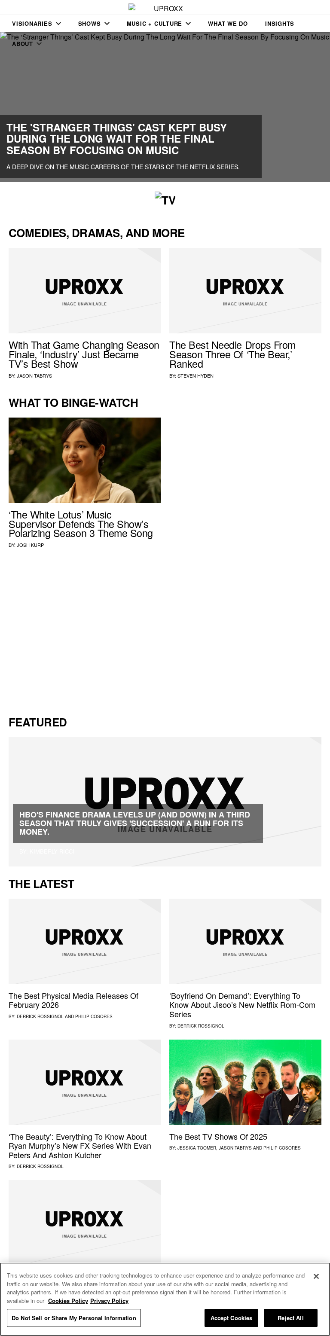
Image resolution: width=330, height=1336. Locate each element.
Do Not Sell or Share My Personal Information (74, 1318)
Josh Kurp (30, 544)
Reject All (290, 1318)
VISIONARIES (32, 23)
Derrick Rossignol (40, 1016)
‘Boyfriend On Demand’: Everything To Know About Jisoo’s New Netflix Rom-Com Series (242, 1004)
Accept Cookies (232, 1318)
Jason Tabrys (34, 375)
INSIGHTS (279, 23)
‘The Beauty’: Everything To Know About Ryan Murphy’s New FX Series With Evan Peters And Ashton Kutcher (80, 1145)
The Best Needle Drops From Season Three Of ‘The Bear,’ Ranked (232, 354)
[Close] (316, 1276)
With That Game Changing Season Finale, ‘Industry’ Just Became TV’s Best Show (84, 354)
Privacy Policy (109, 1300)
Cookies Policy (68, 1300)
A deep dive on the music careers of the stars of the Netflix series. (123, 166)
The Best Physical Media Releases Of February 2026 (73, 1000)
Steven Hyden (195, 375)
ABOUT (22, 44)
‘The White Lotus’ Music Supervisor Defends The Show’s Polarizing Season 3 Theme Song (81, 523)
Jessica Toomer (196, 1148)
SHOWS (89, 23)
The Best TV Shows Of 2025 (218, 1136)
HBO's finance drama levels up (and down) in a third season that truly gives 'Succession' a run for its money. (134, 823)
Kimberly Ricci (52, 851)
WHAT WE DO (228, 23)
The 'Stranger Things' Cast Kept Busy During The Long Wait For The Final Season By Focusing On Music (116, 138)
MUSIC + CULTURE (155, 23)
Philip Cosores (94, 1016)
